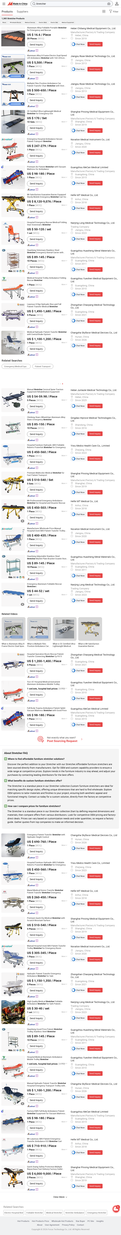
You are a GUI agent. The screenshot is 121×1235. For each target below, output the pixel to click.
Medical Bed (9, 373)
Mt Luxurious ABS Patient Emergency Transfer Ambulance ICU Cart (44, 1140)
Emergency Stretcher (96, 1212)
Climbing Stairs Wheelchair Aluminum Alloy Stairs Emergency (46, 418)
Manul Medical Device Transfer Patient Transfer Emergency (45, 891)
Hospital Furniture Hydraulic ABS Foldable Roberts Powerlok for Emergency (46, 446)
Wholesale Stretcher (76, 366)
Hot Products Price (40, 1221)
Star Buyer (80, 1221)
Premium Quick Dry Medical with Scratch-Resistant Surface (46, 919)
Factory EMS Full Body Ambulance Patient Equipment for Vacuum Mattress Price (46, 1112)
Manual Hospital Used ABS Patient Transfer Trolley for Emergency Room (46, 947)
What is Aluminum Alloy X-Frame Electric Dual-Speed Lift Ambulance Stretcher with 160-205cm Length (13, 645)
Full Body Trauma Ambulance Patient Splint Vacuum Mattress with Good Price (47, 709)
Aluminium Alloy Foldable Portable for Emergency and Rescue (47, 28)
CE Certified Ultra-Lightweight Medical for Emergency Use (44, 112)
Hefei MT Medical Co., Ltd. (84, 195)
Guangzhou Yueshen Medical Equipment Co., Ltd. (94, 280)
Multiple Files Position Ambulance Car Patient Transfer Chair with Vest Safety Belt (45, 84)
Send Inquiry (36, 44)
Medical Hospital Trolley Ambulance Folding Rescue (46, 279)
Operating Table (11, 366)
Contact (80, 1224)
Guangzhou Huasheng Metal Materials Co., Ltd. (93, 252)
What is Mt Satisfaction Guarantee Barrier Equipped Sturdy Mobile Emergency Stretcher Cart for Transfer (89, 645)
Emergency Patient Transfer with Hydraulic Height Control (46, 835)
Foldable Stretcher (34, 1212)
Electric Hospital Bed (13, 1212)
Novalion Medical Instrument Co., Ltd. (90, 139)
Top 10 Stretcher (99, 366)
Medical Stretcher (54, 1212)
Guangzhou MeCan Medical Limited (89, 167)
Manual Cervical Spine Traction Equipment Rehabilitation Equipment (45, 390)
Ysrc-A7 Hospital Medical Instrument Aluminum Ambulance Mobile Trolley (43, 683)
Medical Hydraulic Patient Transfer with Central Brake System (47, 333)
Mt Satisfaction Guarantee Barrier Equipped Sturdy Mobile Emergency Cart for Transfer (46, 195)
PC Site (90, 1221)
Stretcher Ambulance (74, 1212)
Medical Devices (30, 22)
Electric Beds (43, 22)
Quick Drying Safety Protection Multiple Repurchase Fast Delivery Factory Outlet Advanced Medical (45, 1168)
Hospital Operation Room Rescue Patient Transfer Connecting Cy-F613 (45, 655)
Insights (100, 1221)
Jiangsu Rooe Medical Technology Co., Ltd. (93, 56)
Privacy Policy (68, 1224)
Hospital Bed (31, 366)
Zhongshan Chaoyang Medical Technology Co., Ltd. (93, 306)
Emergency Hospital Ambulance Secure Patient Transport (44, 140)
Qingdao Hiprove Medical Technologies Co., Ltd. (93, 419)
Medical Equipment (68, 22)
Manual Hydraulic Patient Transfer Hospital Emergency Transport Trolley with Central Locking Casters (46, 1084)
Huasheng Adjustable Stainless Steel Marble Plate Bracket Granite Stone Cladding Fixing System (47, 557)
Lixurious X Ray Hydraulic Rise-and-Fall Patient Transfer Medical (44, 305)
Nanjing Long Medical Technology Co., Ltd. (93, 222)
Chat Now (80, 44)
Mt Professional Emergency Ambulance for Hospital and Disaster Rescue (46, 501)
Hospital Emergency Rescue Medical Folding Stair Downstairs (47, 223)
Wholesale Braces (15, 22)
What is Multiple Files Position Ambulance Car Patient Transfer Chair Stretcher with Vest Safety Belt (38, 645)
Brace (4, 22)
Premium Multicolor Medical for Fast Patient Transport (45, 474)
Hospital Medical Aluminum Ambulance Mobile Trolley (44, 1058)
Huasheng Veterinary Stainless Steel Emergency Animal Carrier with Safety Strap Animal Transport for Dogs (46, 251)
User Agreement (52, 1224)
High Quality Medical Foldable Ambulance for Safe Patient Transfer (44, 1002)
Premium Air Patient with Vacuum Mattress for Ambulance (46, 168)
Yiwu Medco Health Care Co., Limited (90, 445)
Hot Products (23, 1221)
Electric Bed (54, 22)
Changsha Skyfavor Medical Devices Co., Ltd (94, 332)
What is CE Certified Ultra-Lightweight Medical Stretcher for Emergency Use (64, 645)
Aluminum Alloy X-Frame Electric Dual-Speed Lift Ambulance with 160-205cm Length (47, 56)
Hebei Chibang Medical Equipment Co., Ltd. (93, 28)
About (39, 1224)
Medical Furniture (52, 366)
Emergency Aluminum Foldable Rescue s (44, 585)
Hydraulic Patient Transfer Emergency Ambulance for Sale (44, 974)
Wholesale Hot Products (62, 1221)
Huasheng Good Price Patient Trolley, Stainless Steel (44, 1030)
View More (59, 1196)
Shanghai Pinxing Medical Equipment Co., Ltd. (92, 113)
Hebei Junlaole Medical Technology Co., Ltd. (94, 390)
